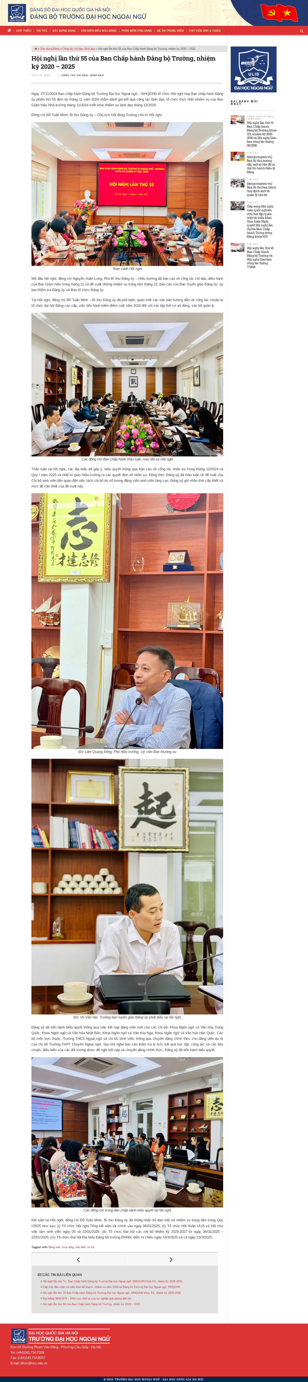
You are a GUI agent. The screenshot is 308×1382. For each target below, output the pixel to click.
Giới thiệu (23, 30)
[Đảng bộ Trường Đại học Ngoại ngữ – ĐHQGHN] (154, 13)
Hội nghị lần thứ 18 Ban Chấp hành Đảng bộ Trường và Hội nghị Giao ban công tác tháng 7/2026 (260, 257)
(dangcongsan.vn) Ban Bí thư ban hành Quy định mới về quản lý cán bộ (261, 189)
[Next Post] (171, 1259)
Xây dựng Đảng (64, 30)
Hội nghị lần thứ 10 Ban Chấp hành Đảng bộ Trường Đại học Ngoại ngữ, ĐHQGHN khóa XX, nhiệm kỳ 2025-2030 (112, 1292)
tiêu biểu (81, 1247)
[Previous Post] (78, 1259)
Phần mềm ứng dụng (137, 30)
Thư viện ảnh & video (205, 30)
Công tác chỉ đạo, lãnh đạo (78, 48)
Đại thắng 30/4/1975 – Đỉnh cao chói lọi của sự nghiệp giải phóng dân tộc (87, 1298)
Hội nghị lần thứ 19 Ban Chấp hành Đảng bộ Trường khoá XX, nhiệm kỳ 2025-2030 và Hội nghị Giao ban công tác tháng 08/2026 (261, 134)
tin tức (91, 1247)
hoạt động (68, 1247)
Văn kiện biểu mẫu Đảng (98, 30)
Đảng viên (55, 1247)
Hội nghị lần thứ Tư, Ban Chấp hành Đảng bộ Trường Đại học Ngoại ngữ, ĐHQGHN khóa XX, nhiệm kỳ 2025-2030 (112, 1281)
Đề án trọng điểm (170, 30)
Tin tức (41, 30)
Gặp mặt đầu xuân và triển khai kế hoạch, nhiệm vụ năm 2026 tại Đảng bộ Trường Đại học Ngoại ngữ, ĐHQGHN (111, 1287)
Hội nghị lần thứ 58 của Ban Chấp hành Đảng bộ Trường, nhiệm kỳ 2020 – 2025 (91, 1304)
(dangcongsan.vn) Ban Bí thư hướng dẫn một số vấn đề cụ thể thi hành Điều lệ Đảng (261, 164)
